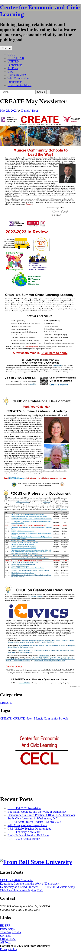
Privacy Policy (8, 949)
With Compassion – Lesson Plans (27, 825)
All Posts (13, 68)
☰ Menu (6, 48)
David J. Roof (29, 110)
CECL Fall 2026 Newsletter (24, 808)
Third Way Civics (10, 932)
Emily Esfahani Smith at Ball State (28, 835)
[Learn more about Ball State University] (36, 862)
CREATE (6, 702)
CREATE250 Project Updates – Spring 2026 (34, 821)
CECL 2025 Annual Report (24, 838)
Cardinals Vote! (17, 75)
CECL (11, 54)
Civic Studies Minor (19, 85)
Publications (15, 81)
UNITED (13, 61)
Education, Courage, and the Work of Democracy (37, 811)
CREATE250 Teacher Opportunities (29, 828)
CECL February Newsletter (24, 832)
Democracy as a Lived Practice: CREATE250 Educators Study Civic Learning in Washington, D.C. (41, 816)
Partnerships (15, 64)
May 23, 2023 (8, 110)
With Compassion (18, 78)
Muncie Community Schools (51, 718)
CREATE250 (16, 58)
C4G (10, 71)
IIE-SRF (5, 925)
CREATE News (23, 718)
